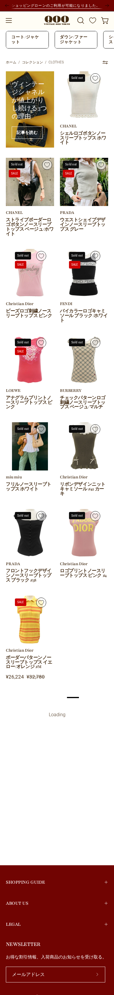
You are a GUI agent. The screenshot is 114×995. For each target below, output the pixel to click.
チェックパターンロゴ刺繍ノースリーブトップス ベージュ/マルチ (83, 403)
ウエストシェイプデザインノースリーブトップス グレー (83, 225)
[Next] (107, 5)
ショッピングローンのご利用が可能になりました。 (57, 5)
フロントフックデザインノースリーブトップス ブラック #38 (28, 576)
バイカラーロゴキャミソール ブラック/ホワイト (84, 316)
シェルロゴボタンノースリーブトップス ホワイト (83, 138)
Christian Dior (19, 304)
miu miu (14, 477)
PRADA (67, 212)
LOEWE (13, 390)
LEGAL (13, 924)
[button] (80, 20)
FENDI (66, 304)
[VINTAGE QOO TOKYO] (57, 20)
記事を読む (27, 132)
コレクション (32, 62)
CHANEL (68, 126)
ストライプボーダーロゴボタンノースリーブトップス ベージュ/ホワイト (29, 227)
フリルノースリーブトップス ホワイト (28, 487)
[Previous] (7, 5)
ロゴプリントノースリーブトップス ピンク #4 (83, 573)
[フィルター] (105, 62)
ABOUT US (17, 903)
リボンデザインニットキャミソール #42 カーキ (83, 489)
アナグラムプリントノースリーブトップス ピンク (29, 403)
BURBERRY (71, 390)
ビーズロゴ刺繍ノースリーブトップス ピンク (29, 313)
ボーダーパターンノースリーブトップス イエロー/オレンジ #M (29, 662)
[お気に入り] (93, 20)
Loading (57, 714)
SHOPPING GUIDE (25, 882)
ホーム (11, 62)
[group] (57, 5)
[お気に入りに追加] (95, 78)
